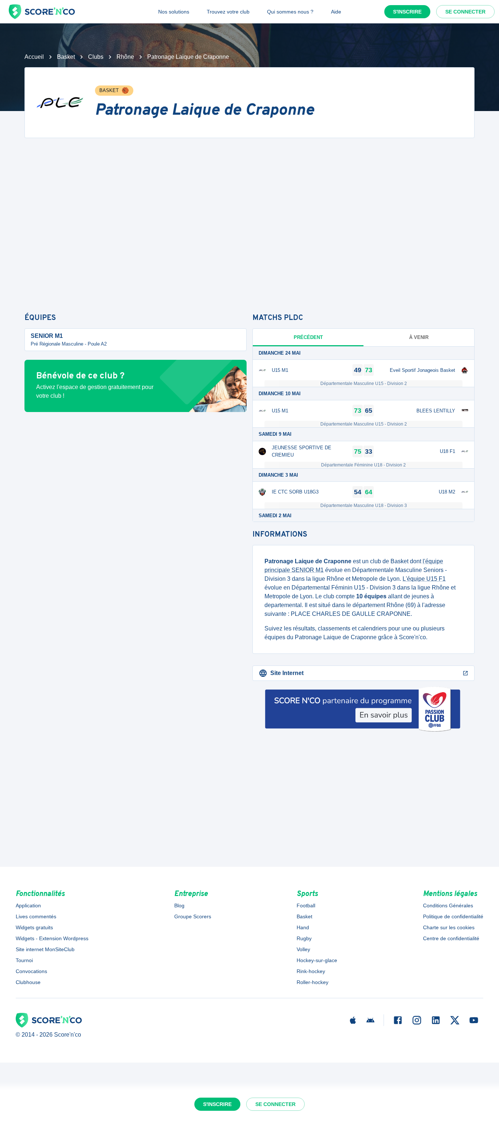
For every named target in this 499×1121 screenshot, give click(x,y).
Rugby (304, 938)
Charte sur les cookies (449, 927)
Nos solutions (173, 12)
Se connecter (465, 12)
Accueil (34, 57)
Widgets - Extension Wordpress (52, 938)
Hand (303, 927)
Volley (303, 949)
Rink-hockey (311, 971)
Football (306, 905)
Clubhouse (28, 982)
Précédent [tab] (308, 337)
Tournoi (24, 960)
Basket (66, 57)
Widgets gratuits (34, 927)
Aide (336, 12)
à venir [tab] (418, 337)
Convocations (31, 971)
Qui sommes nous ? (290, 12)
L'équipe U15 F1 (424, 579)
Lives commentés (36, 916)
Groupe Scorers (192, 916)
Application (28, 905)
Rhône (125, 57)
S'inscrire (407, 12)
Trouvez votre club (228, 12)
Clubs (95, 57)
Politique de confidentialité (453, 916)
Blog (179, 905)
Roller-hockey (312, 982)
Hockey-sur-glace (317, 960)
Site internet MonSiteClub (45, 949)
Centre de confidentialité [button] (451, 938)
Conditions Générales (448, 905)
